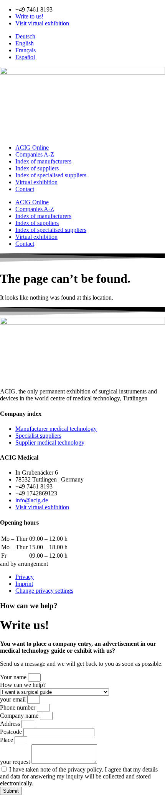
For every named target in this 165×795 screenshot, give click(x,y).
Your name (14, 677)
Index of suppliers (37, 168)
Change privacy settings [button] (44, 590)
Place (7, 740)
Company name (20, 715)
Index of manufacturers (43, 161)
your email (13, 699)
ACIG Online (32, 147)
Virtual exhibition (36, 182)
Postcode (11, 731)
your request (15, 761)
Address (10, 723)
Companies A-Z (34, 154)
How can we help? (23, 685)
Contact (24, 189)
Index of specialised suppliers (50, 175)
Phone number (18, 707)
